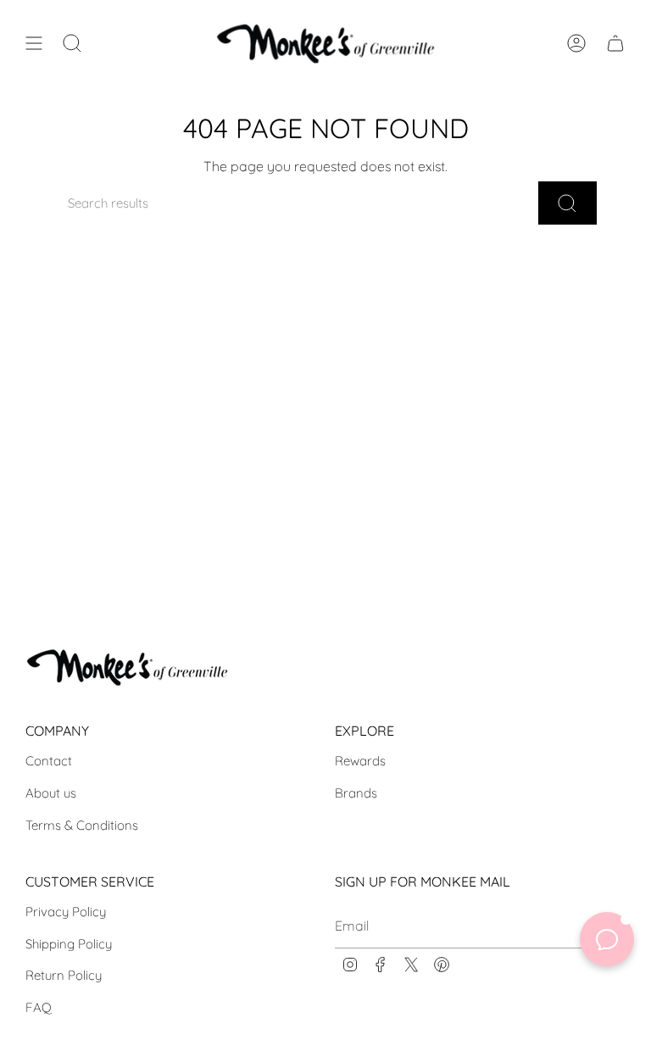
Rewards (360, 761)
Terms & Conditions (81, 825)
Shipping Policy (68, 944)
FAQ (38, 1007)
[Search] (567, 203)
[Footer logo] (127, 667)
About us (50, 793)
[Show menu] (34, 43)
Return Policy (63, 975)
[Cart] (615, 43)
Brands (356, 793)
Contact (48, 761)
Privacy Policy (65, 912)
